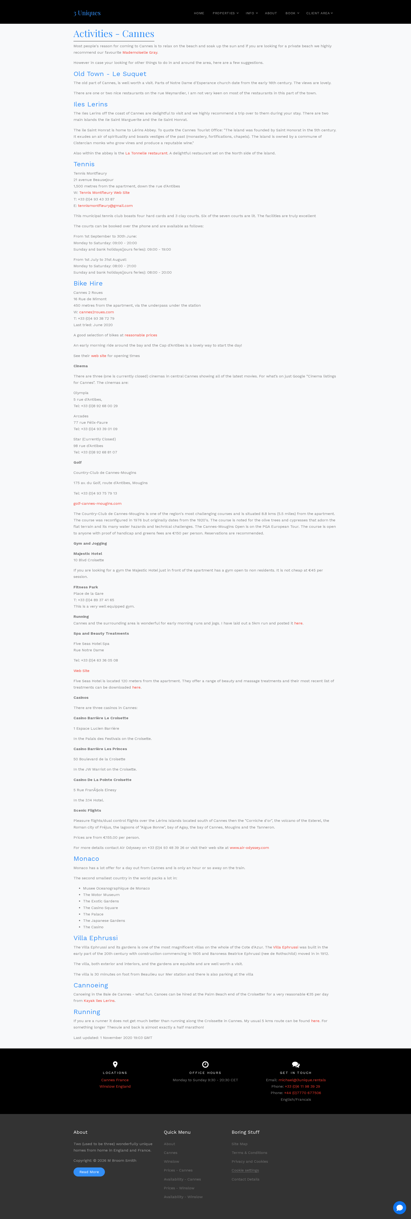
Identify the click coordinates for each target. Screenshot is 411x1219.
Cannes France (115, 1080)
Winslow (171, 1161)
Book (290, 13)
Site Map (240, 1144)
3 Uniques (87, 13)
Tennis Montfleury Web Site (104, 192)
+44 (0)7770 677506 (302, 1092)
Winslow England (115, 1086)
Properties (224, 13)
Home (199, 13)
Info (250, 13)
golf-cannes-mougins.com (97, 503)
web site (98, 355)
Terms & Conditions (249, 1152)
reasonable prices (141, 335)
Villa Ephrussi (285, 947)
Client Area (320, 13)
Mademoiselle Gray (139, 52)
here (298, 623)
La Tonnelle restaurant (146, 153)
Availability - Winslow (183, 1197)
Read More (89, 1172)
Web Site (81, 670)
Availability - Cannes (182, 1179)
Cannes (170, 1152)
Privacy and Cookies (250, 1161)
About (271, 13)
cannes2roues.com (96, 312)
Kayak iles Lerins (99, 1000)
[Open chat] (399, 1207)
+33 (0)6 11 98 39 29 (302, 1086)
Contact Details (245, 1179)
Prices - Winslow (179, 1188)
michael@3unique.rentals (302, 1080)
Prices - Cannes (178, 1170)
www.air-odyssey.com (249, 847)
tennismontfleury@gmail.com (105, 205)
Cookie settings (245, 1170)
